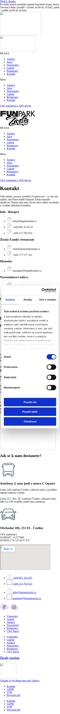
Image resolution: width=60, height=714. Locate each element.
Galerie (10, 68)
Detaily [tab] (28, 299)
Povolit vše (30, 402)
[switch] (51, 367)
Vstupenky (12, 616)
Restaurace (12, 71)
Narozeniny (13, 65)
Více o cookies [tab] (47, 299)
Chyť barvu (13, 631)
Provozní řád (13, 695)
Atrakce (11, 59)
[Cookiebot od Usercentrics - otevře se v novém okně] (42, 290)
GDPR (10, 689)
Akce (9, 62)
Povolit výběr (30, 411)
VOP (9, 692)
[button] (30, 79)
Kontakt (11, 74)
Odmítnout (30, 421)
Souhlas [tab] (10, 299)
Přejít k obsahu (8, 1)
